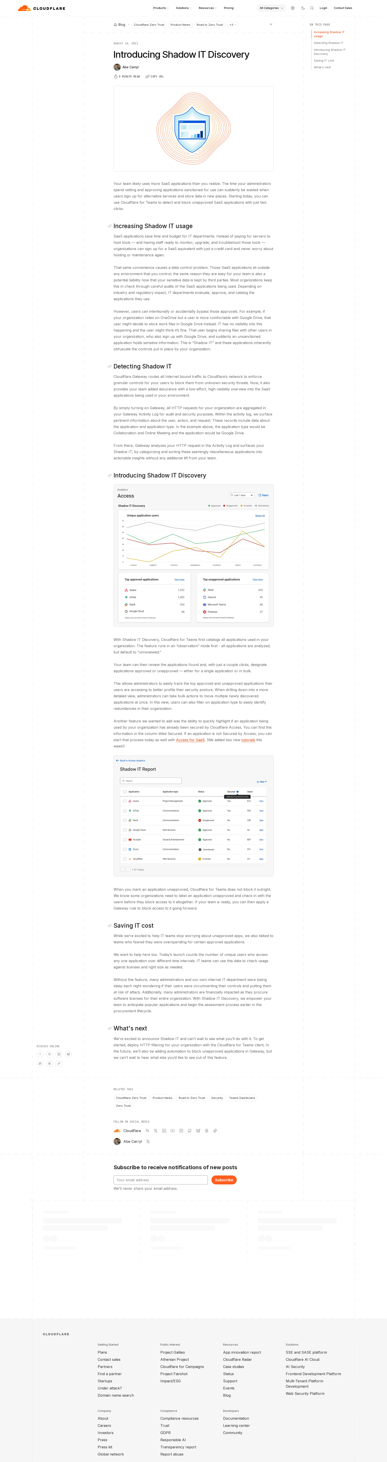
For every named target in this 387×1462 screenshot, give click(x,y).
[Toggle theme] (303, 8)
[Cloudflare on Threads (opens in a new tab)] (206, 1130)
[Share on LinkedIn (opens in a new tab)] (59, 1054)
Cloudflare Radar (237, 1359)
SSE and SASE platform (306, 1352)
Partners (105, 1366)
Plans (102, 1352)
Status (228, 1374)
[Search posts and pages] (312, 8)
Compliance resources (179, 1418)
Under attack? (110, 1388)
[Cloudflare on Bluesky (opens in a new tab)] (198, 1130)
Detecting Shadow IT (328, 43)
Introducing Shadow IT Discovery (330, 52)
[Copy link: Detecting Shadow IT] (111, 366)
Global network (111, 1454)
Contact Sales (343, 8)
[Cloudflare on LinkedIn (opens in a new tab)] (164, 1130)
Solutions (182, 8)
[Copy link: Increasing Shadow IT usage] (111, 226)
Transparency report (178, 1447)
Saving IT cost (324, 60)
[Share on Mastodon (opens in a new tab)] (40, 1063)
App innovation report (242, 1352)
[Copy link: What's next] (111, 1028)
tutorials (248, 740)
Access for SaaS (190, 740)
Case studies (233, 1366)
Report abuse (171, 1454)
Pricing (229, 8)
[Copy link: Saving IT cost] (111, 926)
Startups (105, 1381)
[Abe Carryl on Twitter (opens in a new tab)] (148, 1141)
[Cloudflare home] (42, 8)
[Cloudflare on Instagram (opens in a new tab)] (181, 1130)
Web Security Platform (305, 1393)
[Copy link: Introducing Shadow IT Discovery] (111, 475)
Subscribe (224, 1180)
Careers (104, 1425)
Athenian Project (174, 1359)
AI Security (295, 1366)
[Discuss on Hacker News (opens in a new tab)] (40, 1054)
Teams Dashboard (242, 1098)
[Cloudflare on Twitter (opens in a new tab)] (155, 1130)
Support (230, 1381)
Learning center (236, 1425)
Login (323, 8)
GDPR (165, 1432)
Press (102, 1440)
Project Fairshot (173, 1374)
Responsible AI (173, 1440)
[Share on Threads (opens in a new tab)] (49, 1063)
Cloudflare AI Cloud (302, 1359)
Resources (206, 8)
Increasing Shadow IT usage (329, 34)
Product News (180, 24)
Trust (164, 1425)
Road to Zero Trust (210, 24)
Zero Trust (123, 1105)
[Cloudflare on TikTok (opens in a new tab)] (215, 1130)
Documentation (236, 1418)
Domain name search (116, 1395)
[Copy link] (59, 1063)
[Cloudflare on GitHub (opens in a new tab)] (189, 1130)
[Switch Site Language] (293, 8)
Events (228, 1388)
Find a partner (110, 1374)
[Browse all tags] (271, 24)
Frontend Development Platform (313, 1374)
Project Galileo (172, 1352)
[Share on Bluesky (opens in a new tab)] (68, 1054)
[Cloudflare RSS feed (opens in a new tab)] (147, 1130)
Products (159, 8)
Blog (227, 1395)
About (103, 1418)
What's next (322, 67)
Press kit (105, 1447)
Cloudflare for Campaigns (182, 1366)
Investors (106, 1432)
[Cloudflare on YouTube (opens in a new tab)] (172, 1130)
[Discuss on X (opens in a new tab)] (49, 1054)
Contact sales (109, 1359)
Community (232, 1432)
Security (217, 1098)
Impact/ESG (170, 1381)
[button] (194, 555)
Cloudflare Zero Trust (149, 24)
